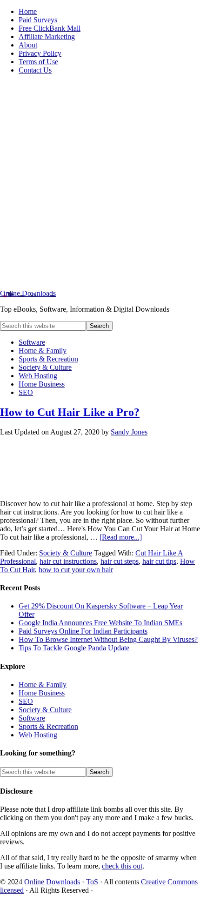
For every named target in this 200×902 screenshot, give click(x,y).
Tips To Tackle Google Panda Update (74, 648)
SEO (26, 701)
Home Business (42, 693)
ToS (92, 882)
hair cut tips (159, 561)
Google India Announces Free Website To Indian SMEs (100, 623)
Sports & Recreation (48, 726)
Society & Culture (65, 553)
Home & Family (43, 684)
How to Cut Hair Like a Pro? (70, 412)
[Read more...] (121, 537)
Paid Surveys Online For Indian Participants (83, 631)
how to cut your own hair (76, 570)
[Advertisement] (100, 182)
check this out (122, 866)
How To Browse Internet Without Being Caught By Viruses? (108, 639)
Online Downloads (28, 293)
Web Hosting (38, 735)
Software (32, 718)
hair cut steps (119, 561)
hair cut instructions (68, 561)
